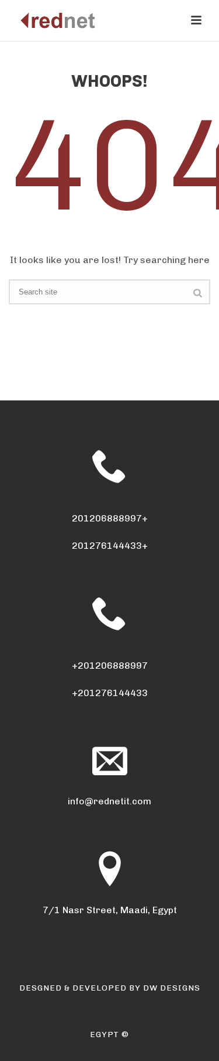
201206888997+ (110, 518)
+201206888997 (110, 665)
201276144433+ (110, 545)
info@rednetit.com (109, 801)
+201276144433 (110, 692)
